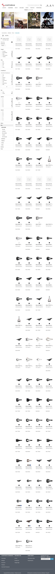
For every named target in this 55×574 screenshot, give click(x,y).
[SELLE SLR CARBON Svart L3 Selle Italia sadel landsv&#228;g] (19, 379)
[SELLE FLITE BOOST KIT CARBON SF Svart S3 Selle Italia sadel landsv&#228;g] (19, 521)
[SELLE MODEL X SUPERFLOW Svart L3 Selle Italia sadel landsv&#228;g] (39, 138)
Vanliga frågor (17, 562)
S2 (2, 113)
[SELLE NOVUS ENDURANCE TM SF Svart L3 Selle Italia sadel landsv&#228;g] (29, 481)
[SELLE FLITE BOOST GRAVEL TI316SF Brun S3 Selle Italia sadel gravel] (29, 521)
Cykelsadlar (3, 127)
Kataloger (22, 7)
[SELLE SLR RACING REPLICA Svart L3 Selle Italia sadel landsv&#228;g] (29, 58)
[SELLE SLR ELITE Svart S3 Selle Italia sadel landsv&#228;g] (49, 319)
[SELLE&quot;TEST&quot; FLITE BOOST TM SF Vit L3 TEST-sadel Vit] (39, 359)
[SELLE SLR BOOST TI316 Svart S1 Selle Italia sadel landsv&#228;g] (49, 440)
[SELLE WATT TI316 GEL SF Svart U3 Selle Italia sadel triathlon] (49, 58)
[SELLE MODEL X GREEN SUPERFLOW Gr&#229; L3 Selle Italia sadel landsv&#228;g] (49, 138)
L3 (2, 101)
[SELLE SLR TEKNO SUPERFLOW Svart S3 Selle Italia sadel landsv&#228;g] (39, 420)
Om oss (27, 7)
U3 (2, 106)
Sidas (2, 144)
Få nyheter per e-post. (45, 555)
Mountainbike (4, 52)
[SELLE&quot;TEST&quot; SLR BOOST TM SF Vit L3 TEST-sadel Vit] (39, 339)
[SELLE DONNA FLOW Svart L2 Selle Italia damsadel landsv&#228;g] (39, 521)
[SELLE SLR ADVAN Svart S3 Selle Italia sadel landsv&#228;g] (39, 319)
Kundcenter (3, 562)
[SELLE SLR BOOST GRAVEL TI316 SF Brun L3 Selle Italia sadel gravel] (29, 460)
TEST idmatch (4, 55)
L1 (2, 98)
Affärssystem (29, 572)
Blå (3, 61)
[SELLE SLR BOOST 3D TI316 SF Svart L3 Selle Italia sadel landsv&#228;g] (49, 460)
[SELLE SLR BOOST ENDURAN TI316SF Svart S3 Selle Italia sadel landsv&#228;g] (39, 460)
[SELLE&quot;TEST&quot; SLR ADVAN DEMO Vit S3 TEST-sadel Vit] (49, 159)
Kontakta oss (17, 560)
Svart (3, 67)
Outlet (16, 7)
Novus (3, 79)
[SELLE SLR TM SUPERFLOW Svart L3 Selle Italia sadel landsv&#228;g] (49, 420)
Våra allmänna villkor (31, 558)
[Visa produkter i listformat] (12, 42)
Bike (2, 125)
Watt (3, 84)
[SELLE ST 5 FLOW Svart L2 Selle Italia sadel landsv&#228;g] (49, 400)
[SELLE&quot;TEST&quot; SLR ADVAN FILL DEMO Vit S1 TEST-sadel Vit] (19, 319)
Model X (3, 77)
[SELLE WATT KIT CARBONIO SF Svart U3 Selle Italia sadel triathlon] (19, 78)
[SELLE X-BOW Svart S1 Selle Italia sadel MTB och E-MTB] (39, 400)
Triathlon (4, 56)
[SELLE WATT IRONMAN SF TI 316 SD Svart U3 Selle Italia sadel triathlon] (29, 78)
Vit (2, 65)
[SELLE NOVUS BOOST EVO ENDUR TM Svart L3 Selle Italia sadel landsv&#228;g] (19, 138)
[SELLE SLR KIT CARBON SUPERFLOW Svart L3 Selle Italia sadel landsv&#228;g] (29, 440)
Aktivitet (4, 7)
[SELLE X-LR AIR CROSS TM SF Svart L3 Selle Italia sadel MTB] (29, 379)
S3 (2, 105)
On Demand (4, 80)
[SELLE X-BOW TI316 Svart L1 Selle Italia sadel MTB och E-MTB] (29, 400)
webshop (35, 572)
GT (2, 76)
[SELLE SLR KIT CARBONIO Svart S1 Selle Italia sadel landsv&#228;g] (29, 98)
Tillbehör (3, 140)
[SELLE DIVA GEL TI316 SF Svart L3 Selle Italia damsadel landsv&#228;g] (49, 521)
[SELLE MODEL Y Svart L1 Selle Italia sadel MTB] (39, 159)
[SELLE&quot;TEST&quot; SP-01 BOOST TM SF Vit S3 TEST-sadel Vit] (49, 339)
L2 (2, 118)
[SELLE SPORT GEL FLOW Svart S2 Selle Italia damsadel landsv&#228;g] (49, 98)
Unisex (3, 93)
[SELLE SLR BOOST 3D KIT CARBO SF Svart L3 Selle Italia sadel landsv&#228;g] (19, 481)
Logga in (50, 5)
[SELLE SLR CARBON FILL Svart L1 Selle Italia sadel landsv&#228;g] (49, 359)
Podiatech (32, 7)
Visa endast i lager (5, 39)
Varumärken (10, 7)
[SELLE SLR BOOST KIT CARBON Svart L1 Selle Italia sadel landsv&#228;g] (19, 460)
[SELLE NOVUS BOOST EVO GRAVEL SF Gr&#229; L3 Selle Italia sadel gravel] (19, 501)
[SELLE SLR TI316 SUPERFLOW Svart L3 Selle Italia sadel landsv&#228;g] (29, 420)
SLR (3, 81)
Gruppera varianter (5, 38)
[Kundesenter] (47, 5)
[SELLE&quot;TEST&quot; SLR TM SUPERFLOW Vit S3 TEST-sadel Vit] (29, 339)
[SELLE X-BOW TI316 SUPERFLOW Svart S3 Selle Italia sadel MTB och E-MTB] (19, 400)
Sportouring (4, 83)
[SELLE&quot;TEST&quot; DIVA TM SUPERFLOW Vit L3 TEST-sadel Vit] (39, 78)
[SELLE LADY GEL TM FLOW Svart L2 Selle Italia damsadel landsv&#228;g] (29, 501)
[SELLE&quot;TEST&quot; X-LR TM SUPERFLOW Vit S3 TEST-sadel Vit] (19, 359)
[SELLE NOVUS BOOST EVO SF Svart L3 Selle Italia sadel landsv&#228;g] (39, 98)
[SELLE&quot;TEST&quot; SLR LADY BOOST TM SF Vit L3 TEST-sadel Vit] (29, 359)
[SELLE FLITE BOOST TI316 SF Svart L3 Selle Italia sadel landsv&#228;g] (49, 501)
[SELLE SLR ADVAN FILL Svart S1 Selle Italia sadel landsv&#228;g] (19, 58)
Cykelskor (3, 138)
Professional (39, 7)
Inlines (2, 142)
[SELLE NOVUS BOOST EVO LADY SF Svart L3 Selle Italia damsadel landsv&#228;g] (39, 118)
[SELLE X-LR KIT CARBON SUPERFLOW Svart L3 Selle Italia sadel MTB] (49, 379)
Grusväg (3, 51)
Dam (3, 92)
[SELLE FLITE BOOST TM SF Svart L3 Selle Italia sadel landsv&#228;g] (39, 501)
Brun (3, 63)
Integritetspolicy (30, 560)
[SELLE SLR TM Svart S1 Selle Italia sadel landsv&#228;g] (19, 440)
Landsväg (3, 131)
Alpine (2, 123)
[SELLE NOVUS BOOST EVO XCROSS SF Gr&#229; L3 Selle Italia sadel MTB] (49, 481)
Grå (3, 64)
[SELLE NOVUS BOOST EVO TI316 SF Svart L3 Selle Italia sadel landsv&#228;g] (29, 118)
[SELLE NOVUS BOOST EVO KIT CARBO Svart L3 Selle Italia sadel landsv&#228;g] (49, 118)
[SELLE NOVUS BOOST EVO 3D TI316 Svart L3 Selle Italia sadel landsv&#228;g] (29, 138)
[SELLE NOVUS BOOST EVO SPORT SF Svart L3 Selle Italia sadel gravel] (39, 58)
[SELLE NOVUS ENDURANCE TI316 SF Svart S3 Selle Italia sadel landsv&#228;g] (39, 481)
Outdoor (2, 146)
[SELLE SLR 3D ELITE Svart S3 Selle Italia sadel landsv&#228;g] (19, 339)
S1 (2, 102)
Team (2, 148)
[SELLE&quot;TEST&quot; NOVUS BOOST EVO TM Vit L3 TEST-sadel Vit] (19, 98)
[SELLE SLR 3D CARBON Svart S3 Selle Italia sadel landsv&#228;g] (29, 319)
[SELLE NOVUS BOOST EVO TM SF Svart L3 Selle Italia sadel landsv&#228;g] (19, 118)
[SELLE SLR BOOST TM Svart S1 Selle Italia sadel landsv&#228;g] (39, 440)
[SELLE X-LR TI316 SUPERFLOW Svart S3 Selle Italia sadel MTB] (39, 379)
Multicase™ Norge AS (45, 572)
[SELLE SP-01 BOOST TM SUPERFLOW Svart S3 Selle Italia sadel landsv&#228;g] (19, 420)
